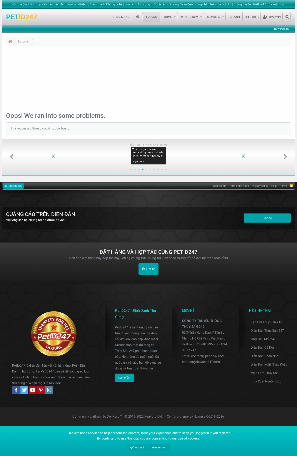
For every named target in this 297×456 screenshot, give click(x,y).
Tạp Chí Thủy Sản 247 (266, 322)
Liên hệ (267, 218)
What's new (189, 16)
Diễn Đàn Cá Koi (262, 347)
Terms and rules (239, 185)
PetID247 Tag (120, 16)
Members (213, 16)
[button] (175, 17)
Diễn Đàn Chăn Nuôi (265, 356)
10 (166, 169)
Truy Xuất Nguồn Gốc (266, 381)
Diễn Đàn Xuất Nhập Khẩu (269, 364)
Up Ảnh (234, 16)
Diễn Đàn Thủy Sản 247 (267, 331)
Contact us (219, 185)
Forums (151, 16)
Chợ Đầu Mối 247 (263, 339)
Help (274, 185)
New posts (281, 28)
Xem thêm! (124, 377)
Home (138, 17)
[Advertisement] (148, 78)
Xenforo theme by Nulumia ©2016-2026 (195, 416)
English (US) (14, 185)
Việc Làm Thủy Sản (265, 373)
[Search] (287, 17)
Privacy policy (260, 185)
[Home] (10, 42)
